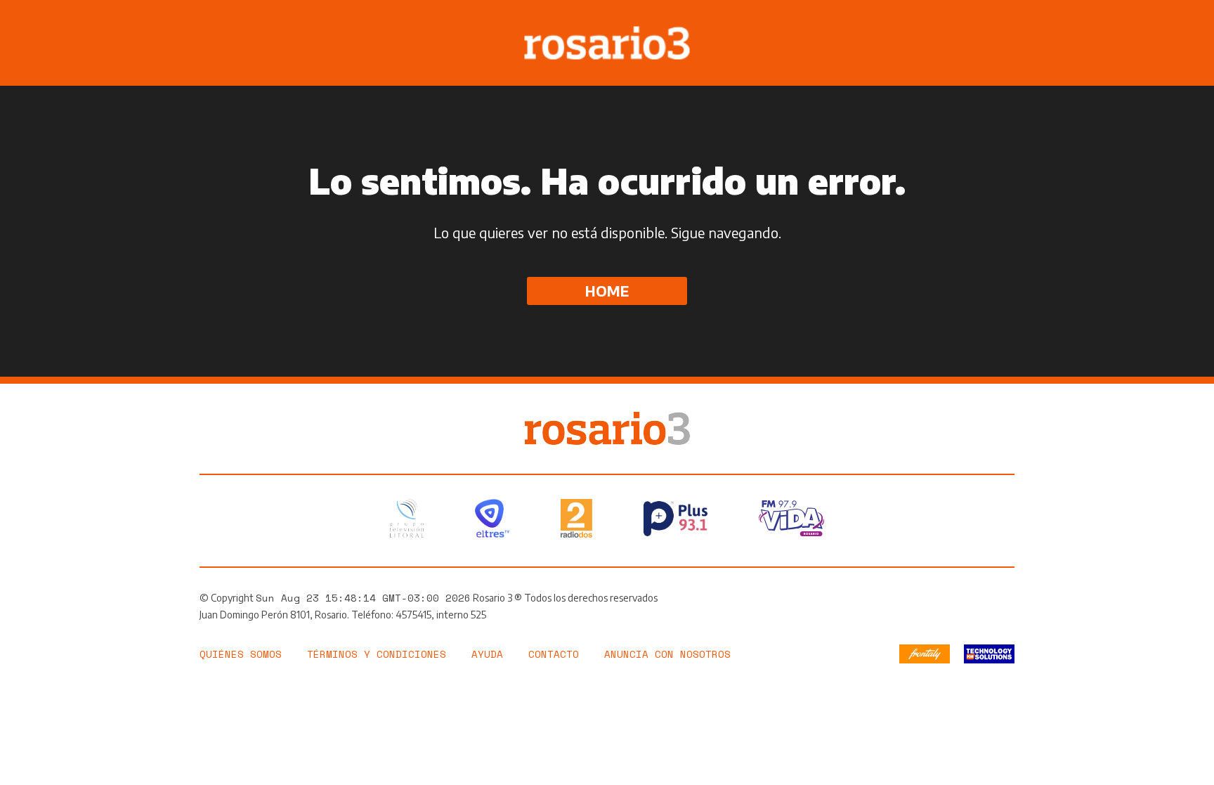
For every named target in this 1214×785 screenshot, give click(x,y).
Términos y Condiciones (376, 654)
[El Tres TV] (492, 518)
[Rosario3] (607, 419)
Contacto (553, 654)
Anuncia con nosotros (667, 654)
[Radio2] (576, 518)
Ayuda (487, 654)
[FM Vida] (791, 518)
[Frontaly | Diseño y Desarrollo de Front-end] (924, 653)
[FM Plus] (675, 518)
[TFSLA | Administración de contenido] (989, 653)
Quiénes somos (241, 654)
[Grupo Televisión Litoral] (407, 518)
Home (607, 290)
